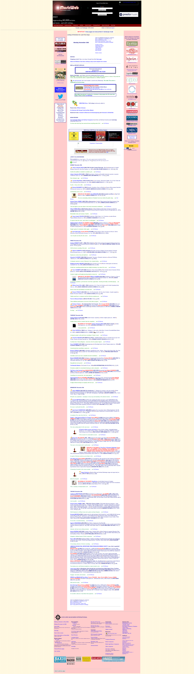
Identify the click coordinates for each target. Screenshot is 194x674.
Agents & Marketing (126, 628)
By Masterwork (58, 642)
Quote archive (100, 75)
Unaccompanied (74, 377)
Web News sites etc (126, 633)
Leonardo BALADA (76, 180)
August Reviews (98, 46)
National (74, 625)
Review (88, 90)
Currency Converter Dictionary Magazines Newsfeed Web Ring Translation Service (125, 649)
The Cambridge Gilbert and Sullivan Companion (81, 119)
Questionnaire (124, 641)
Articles (81, 25)
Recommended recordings (82, 604)
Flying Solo (75, 437)
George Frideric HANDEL (76, 201)
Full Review (106, 123)
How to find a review (58, 633)
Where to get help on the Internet (128, 644)
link (107, 152)
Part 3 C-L (109, 38)
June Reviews (98, 49)
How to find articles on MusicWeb (61, 635)
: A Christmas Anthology (110, 447)
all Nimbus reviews (60, 82)
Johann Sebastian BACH (78, 167)
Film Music (107, 649)
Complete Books (75, 637)
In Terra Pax (102, 447)
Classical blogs (94, 637)
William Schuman (81, 107)
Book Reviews (74, 635)
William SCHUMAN (94, 276)
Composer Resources (110, 639)
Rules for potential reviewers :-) (127, 652)
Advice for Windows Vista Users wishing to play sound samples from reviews (88, 61)
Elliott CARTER (75, 330)
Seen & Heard (88, 25)
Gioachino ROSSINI (77, 337)
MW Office (124, 638)
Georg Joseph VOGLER (77, 216)
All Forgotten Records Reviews (60, 63)
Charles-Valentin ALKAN (76, 317)
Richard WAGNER (74, 358)
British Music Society (127, 623)
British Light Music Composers (112, 644)
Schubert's (84, 112)
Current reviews (60, 46)
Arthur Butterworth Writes (96, 631)
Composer (74, 623)
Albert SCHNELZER (74, 208)
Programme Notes (109, 653)
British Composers (109, 641)
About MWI (56, 626)
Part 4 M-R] (98, 40)
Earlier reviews (98, 52)
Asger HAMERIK (76, 390)
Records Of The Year (95, 621)
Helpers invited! (108, 629)
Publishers (124, 629)
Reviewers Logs (94, 641)
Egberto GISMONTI (76, 250)
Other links (124, 631)
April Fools (124, 653)
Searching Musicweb (58, 25)
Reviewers (107, 626)
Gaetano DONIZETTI (75, 243)
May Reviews (98, 50)
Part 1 (97, 38)
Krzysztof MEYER (76, 399)
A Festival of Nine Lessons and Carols (88, 429)
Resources (75, 25)
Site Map (113, 25)
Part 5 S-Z (103, 40)
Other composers (109, 646)
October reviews (98, 44)
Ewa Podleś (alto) (76, 231)
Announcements (94, 645)
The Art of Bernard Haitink (76, 298)
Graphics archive (125, 646)
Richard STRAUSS (76, 292)
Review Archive (68, 25)
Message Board (96, 25)
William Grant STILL (77, 285)
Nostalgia (73, 646)
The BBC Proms (126, 624)
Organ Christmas (85, 472)
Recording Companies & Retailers (129, 626)
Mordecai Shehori (76, 304)
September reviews (99, 45)
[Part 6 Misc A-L (98, 41)
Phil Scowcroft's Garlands (96, 634)
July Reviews (98, 48)
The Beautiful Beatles (75, 365)
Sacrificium (94, 481)
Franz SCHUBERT (76, 269)
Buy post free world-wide (100, 89)
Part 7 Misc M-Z (106, 41)
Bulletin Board (108, 623)
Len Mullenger (89, 95)
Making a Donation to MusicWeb (61, 621)
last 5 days (73, 604)
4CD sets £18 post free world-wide (91, 88)
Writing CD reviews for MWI (60, 624)
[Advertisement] (115, 20)
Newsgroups (125, 632)
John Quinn (111, 28)
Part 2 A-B (103, 38)
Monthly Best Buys (95, 625)
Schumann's (107, 112)
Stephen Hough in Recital (76, 222)
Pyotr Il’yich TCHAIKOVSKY (78, 410)
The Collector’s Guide (75, 631)
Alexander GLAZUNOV (75, 257)
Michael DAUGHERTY (77, 187)
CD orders (127, 645)
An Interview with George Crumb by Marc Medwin (82, 110)
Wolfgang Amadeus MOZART (77, 263)
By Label (57, 639)
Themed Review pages (59, 648)
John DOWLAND (94, 194)
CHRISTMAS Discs (83, 103)
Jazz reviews (57, 651)
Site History (124, 642)
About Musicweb (105, 25)
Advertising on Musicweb (132, 137)
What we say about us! (126, 643)
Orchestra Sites (125, 625)
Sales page (99, 59)
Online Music (125, 627)
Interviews (73, 641)
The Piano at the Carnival (76, 370)
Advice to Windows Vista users (127, 640)
